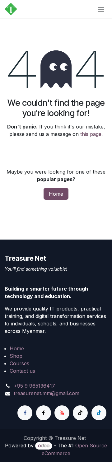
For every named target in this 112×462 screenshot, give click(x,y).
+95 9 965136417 (34, 386)
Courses (19, 363)
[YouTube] (61, 412)
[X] (43, 412)
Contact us (22, 371)
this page (90, 134)
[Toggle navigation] (101, 9)
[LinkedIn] (98, 412)
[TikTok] (80, 412)
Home (56, 194)
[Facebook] (24, 412)
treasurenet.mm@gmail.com (46, 393)
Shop (16, 356)
